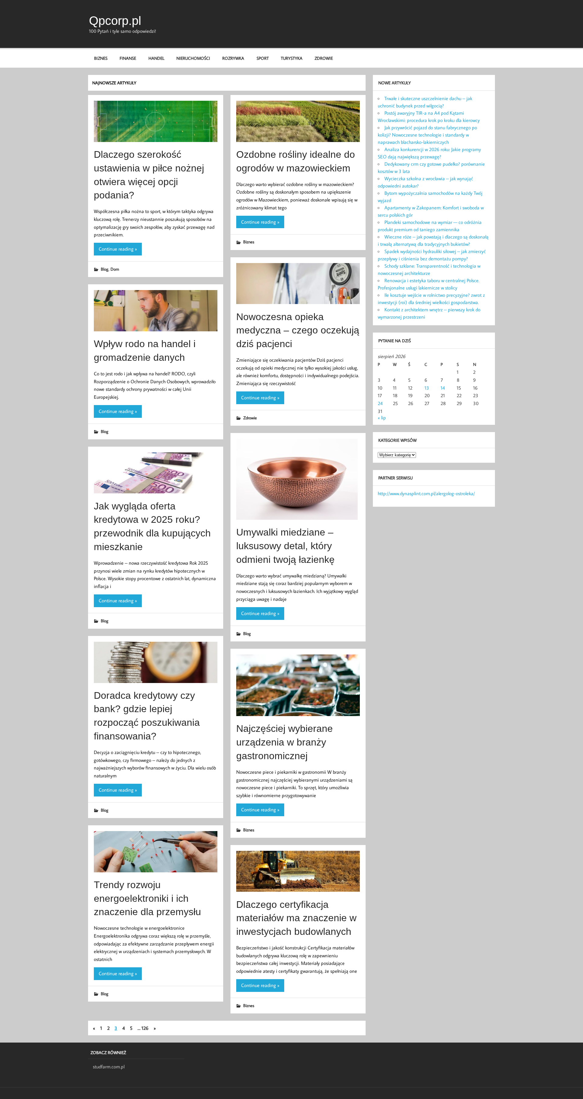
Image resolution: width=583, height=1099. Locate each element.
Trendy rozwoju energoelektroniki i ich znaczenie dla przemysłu (147, 898)
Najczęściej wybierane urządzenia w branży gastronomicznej (284, 742)
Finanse (128, 58)
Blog (104, 269)
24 (380, 403)
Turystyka (291, 58)
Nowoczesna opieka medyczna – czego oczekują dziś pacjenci (297, 330)
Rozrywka (233, 58)
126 (144, 1028)
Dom (115, 269)
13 (426, 388)
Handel (156, 58)
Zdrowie (324, 58)
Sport (263, 58)
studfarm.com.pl (108, 1066)
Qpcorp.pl (115, 20)
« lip (382, 417)
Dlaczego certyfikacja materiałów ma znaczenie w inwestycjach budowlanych (296, 918)
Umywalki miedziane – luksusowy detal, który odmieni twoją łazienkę (285, 546)
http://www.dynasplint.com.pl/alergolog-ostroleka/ (426, 493)
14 (443, 388)
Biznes (100, 58)
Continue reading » (118, 249)
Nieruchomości (193, 58)
